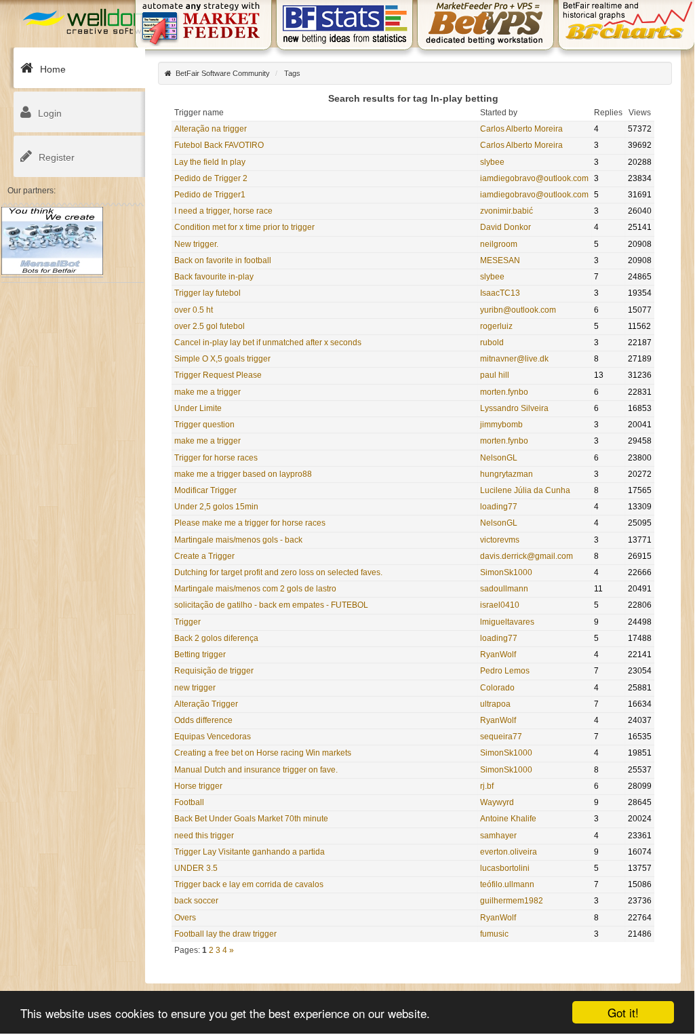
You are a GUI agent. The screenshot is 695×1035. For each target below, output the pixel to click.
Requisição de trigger (214, 671)
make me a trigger (207, 392)
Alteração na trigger (210, 129)
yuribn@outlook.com (518, 310)
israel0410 (499, 605)
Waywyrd (497, 802)
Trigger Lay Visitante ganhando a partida (249, 852)
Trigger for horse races (216, 458)
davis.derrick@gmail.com (526, 556)
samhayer (498, 835)
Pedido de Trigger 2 (210, 178)
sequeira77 (501, 736)
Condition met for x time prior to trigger (244, 227)
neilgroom (498, 244)
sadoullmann (504, 588)
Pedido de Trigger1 (209, 194)
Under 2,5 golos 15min (216, 506)
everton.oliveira (508, 852)
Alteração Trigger (206, 704)
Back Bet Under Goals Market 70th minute (251, 818)
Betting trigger (200, 654)
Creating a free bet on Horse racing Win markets (262, 753)
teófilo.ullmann (507, 884)
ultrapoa (495, 704)
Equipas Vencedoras (212, 736)
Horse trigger (198, 786)
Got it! (623, 1012)
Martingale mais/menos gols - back (238, 540)
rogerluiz (496, 326)
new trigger (195, 687)
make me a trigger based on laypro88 (243, 474)
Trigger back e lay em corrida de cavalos (248, 884)
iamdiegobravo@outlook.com (534, 178)
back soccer (196, 900)
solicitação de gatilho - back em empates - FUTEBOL (271, 605)
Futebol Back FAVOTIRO (219, 145)
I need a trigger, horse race (223, 211)
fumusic (494, 934)
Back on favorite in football (222, 260)
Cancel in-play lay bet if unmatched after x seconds (267, 342)
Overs (185, 917)
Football (189, 802)
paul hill (494, 375)
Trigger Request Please (218, 375)
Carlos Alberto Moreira (521, 129)
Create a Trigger (204, 556)
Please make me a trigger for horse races (249, 523)
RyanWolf (498, 654)
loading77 (498, 506)
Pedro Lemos (505, 671)
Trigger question (204, 424)
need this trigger (204, 835)
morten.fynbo (504, 392)
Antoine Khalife (508, 818)
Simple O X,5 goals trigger (222, 359)
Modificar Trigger (205, 490)
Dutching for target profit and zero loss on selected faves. (278, 572)
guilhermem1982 (511, 900)
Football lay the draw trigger (225, 934)
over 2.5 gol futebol (209, 326)
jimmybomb (501, 424)
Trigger (187, 622)
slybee (492, 162)
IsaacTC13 (500, 293)
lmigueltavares (507, 622)
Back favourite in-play (214, 276)
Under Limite (198, 408)
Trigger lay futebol (207, 293)
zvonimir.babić (506, 211)
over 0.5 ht (193, 310)
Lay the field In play (209, 162)
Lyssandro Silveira (514, 408)
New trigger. (196, 244)
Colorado (497, 687)
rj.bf (487, 786)
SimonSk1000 (506, 572)
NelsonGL (498, 458)
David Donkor (505, 227)
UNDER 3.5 (196, 868)
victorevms (499, 540)
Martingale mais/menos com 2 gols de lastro (255, 588)
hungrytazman (506, 474)
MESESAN (500, 260)
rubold (492, 342)
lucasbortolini (505, 868)
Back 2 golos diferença (216, 638)
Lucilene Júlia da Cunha (525, 490)
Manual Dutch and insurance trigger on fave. (256, 770)
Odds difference (203, 720)
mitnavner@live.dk (514, 359)
